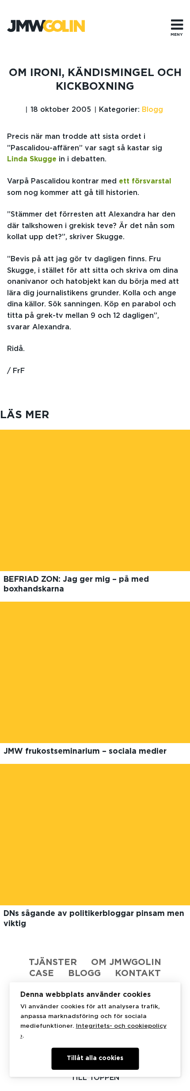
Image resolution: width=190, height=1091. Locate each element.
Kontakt (138, 973)
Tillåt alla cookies (95, 1058)
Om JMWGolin (126, 962)
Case (41, 973)
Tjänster (53, 962)
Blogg (152, 109)
